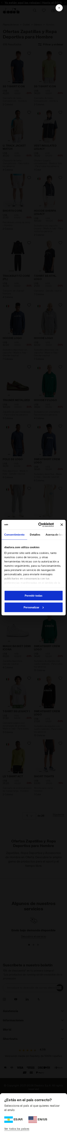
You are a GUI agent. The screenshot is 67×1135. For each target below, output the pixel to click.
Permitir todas (33, 595)
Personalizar (31, 607)
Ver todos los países (16, 1128)
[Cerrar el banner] (61, 524)
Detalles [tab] (35, 534)
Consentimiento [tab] (14, 534)
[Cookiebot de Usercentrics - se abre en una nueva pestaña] (40, 524)
